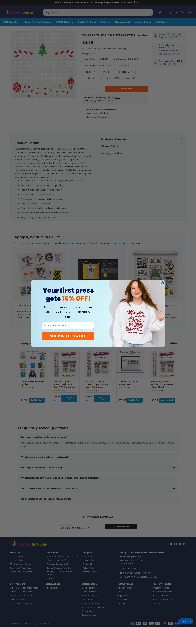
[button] (185, 621)
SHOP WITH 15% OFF (68, 336)
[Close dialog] (162, 283)
